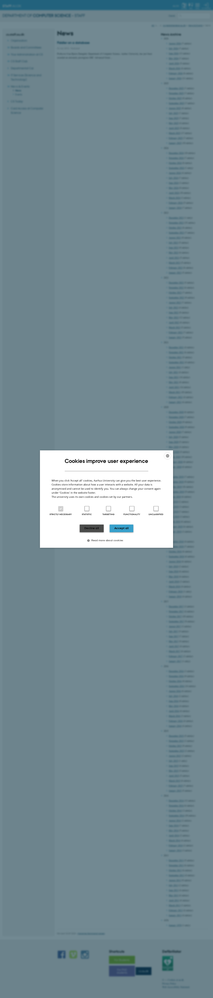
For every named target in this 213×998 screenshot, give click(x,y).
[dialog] (106, 499)
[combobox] (167, 455)
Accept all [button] (121, 528)
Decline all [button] (91, 528)
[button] (106, 540)
